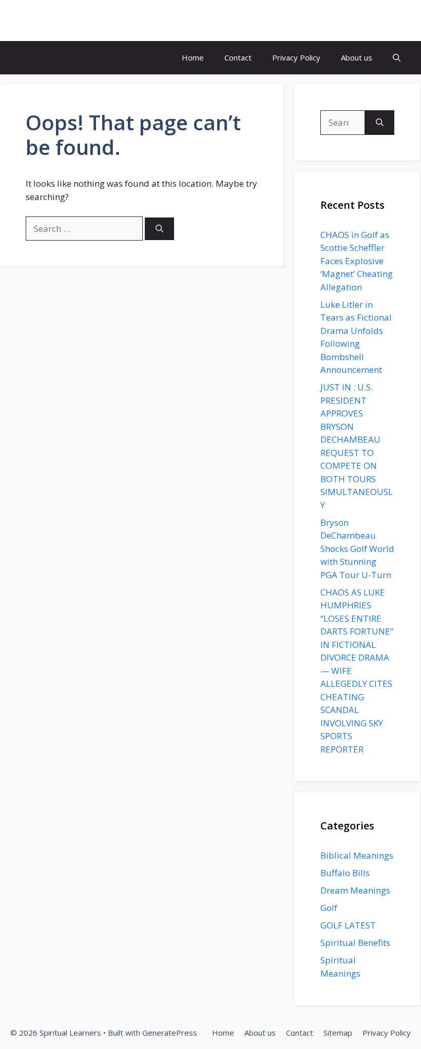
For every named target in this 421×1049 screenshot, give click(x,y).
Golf (328, 908)
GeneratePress (169, 1032)
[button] (396, 57)
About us (356, 57)
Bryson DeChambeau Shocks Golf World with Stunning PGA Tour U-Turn (357, 549)
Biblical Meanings (356, 855)
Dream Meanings (355, 890)
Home (193, 57)
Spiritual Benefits (355, 942)
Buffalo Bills (345, 873)
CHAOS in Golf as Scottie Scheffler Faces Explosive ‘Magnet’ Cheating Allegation (356, 261)
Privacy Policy (296, 57)
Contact (238, 57)
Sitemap (337, 1032)
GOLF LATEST (348, 925)
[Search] (159, 229)
